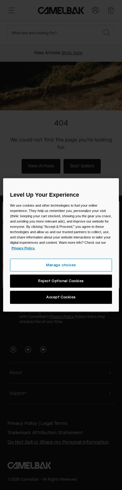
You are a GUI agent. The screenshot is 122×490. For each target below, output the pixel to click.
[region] (61, 245)
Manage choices (61, 264)
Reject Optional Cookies (61, 281)
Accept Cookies (61, 297)
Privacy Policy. (23, 248)
